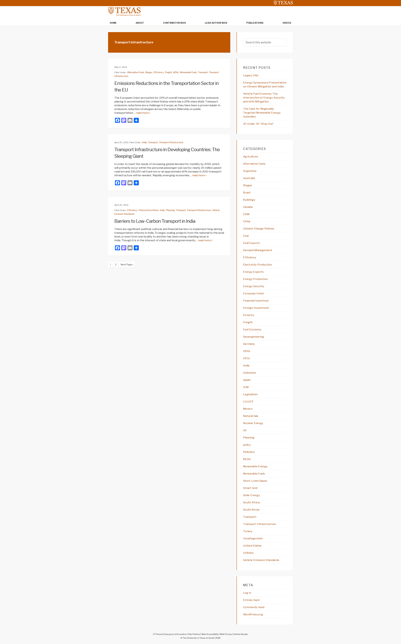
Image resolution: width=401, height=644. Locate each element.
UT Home (157, 634)
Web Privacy (226, 634)
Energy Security (253, 286)
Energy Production (255, 279)
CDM (246, 214)
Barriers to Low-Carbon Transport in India (154, 221)
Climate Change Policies (258, 228)
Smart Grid (250, 488)
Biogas (148, 72)
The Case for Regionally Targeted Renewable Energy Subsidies (262, 112)
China (246, 221)
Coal (246, 235)
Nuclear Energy (253, 423)
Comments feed (253, 607)
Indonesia (249, 372)
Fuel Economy (252, 329)
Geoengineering (253, 336)
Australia (249, 178)
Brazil (246, 192)
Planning (170, 210)
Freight (168, 72)
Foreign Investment (256, 307)
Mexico (248, 408)
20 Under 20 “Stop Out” (258, 123)
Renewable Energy (255, 466)
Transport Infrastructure (171, 142)
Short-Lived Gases (255, 480)
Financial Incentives (149, 210)
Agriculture (250, 156)
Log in (247, 592)
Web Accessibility (210, 634)
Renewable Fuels (188, 72)
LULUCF (248, 401)
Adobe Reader (241, 634)
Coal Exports (251, 243)
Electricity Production (257, 264)
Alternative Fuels (135, 72)
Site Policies (194, 634)
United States (252, 545)
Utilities (248, 552)
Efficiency (159, 72)
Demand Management (257, 250)
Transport (203, 72)
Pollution (249, 452)
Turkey (247, 531)
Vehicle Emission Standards (261, 560)
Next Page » (126, 265)
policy (247, 444)
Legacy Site (251, 75)
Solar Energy (251, 495)
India (144, 142)
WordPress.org (253, 614)
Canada (248, 207)
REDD (247, 459)
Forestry (248, 315)
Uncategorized (252, 538)
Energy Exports (253, 271)
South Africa (251, 502)
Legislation (250, 394)
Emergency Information (175, 634)
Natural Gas (250, 415)
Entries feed (251, 600)
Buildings (249, 199)
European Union (253, 293)
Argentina (249, 170)
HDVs (176, 72)
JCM (246, 387)
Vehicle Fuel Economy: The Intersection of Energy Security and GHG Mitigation (264, 97)
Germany (249, 343)
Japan (247, 379)
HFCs (246, 358)
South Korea (251, 509)
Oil (244, 430)
